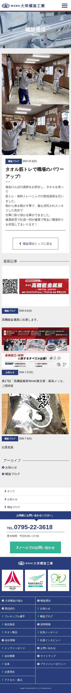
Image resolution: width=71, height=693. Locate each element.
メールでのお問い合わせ (37, 547)
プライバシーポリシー (53, 664)
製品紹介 (10, 608)
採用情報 (45, 624)
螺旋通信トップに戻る (37, 243)
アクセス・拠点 (13, 679)
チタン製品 (11, 632)
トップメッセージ (15, 648)
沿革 (7, 664)
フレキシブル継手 (15, 616)
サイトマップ (48, 655)
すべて (11, 491)
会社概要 (10, 655)
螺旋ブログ (12, 474)
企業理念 (10, 671)
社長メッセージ (49, 632)
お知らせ (11, 467)
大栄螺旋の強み (14, 600)
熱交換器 (10, 624)
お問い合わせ (48, 648)
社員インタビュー (50, 640)
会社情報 (10, 640)
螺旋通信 (45, 600)
